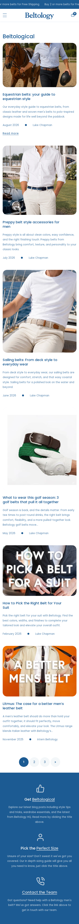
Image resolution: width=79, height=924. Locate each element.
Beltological (43, 799)
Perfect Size (47, 848)
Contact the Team (39, 892)
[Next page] (55, 762)
